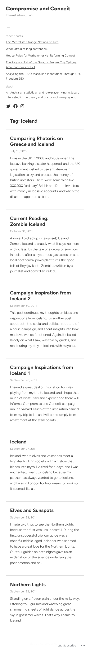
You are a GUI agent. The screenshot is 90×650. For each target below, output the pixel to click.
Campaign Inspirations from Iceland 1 (41, 370)
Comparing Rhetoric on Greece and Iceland (36, 141)
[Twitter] (8, 106)
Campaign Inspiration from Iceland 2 (40, 296)
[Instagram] (22, 106)
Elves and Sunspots (32, 510)
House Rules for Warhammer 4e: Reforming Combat (40, 55)
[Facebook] (15, 106)
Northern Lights (28, 584)
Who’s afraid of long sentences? (27, 49)
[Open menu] (8, 28)
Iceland (18, 442)
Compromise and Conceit (38, 8)
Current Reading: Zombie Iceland (29, 221)
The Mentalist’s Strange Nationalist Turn (32, 42)
